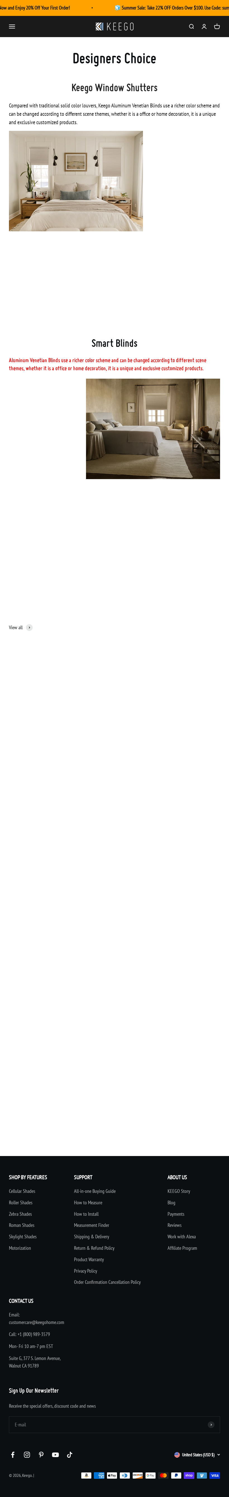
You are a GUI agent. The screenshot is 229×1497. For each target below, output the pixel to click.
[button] (22, 775)
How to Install (86, 1214)
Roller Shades (20, 1202)
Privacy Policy (85, 1271)
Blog (171, 1202)
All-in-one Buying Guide (95, 1191)
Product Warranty (89, 1259)
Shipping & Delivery (91, 1236)
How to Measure (88, 1202)
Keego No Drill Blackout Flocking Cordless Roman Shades (161, 752)
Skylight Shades (23, 1236)
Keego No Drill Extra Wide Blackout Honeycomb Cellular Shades (58, 1099)
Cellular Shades (22, 1191)
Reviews (175, 1225)
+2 (175, 1130)
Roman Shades (21, 1225)
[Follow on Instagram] (27, 1454)
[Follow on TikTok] (69, 1454)
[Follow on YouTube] (55, 1454)
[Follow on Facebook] (12, 1454)
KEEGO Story (179, 1191)
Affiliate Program (182, 1248)
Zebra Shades (20, 1214)
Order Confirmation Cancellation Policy (107, 1282)
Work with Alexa (182, 1236)
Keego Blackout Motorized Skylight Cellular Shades (157, 1099)
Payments (176, 1214)
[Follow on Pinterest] (41, 1454)
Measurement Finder (91, 1225)
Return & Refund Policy (94, 1248)
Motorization (20, 1248)
